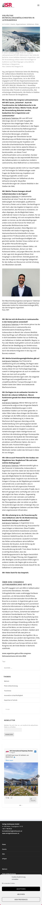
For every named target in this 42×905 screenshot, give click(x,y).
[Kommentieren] (11, 799)
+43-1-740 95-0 (7, 829)
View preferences (21, 899)
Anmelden (9, 734)
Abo (3, 854)
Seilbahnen (30, 24)
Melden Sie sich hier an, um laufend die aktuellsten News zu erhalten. (21, 726)
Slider (37, 24)
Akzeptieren (21, 889)
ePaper (4, 859)
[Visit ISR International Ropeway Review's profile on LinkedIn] (7, 751)
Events (13, 24)
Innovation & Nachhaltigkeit (13, 695)
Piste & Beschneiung (11, 686)
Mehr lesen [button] (9, 760)
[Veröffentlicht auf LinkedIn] (35, 751)
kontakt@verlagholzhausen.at (12, 831)
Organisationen (21, 24)
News (4, 844)
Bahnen (6, 681)
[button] (4, 776)
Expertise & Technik (10, 700)
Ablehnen (21, 894)
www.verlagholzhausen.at (10, 833)
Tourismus (7, 691)
